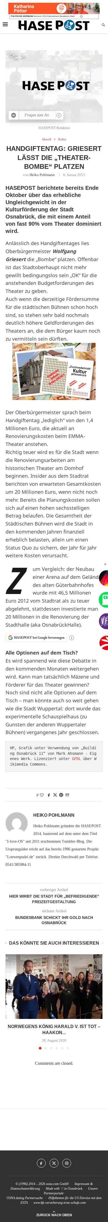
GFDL (76, 758)
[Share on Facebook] (49, 795)
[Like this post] (42, 795)
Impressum (81, 1184)
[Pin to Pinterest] (61, 795)
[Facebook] (41, 1163)
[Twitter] (54, 1163)
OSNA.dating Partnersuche (25, 1198)
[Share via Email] (67, 795)
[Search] (103, 25)
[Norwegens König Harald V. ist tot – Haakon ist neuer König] (54, 986)
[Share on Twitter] (55, 795)
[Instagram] (66, 1163)
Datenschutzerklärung (25, 1189)
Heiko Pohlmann (42, 175)
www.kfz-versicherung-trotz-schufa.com (60, 1203)
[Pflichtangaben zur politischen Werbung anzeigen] (81, 16)
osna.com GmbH (57, 1184)
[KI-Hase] (14, 115)
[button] (10, 1001)
